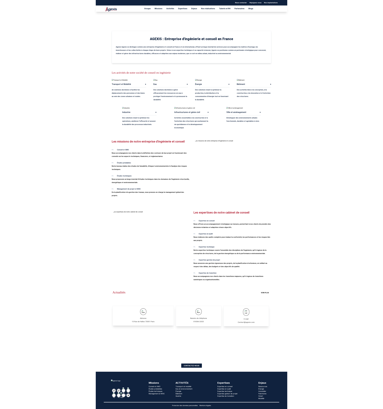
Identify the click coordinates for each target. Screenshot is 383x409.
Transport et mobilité (183, 386)
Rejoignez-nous (256, 3)
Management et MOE (157, 394)
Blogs (250, 9)
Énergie (178, 391)
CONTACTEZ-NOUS (191, 366)
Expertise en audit (224, 389)
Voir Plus (265, 293)
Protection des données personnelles (185, 405)
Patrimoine (262, 394)
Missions (158, 9)
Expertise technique (224, 391)
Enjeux (194, 9)
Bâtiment (179, 394)
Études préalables (155, 389)
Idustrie (178, 396)
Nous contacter (241, 3)
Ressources (262, 386)
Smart (260, 396)
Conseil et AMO (154, 386)
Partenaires (239, 9)
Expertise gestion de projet (227, 394)
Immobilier (262, 391)
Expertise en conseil (224, 386)
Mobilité (261, 398)
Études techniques (155, 391)
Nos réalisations (208, 9)
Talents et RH (224, 9)
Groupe (147, 9)
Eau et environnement (184, 389)
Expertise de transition (225, 396)
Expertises (182, 9)
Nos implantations (271, 3)
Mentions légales (205, 405)
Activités (170, 9)
